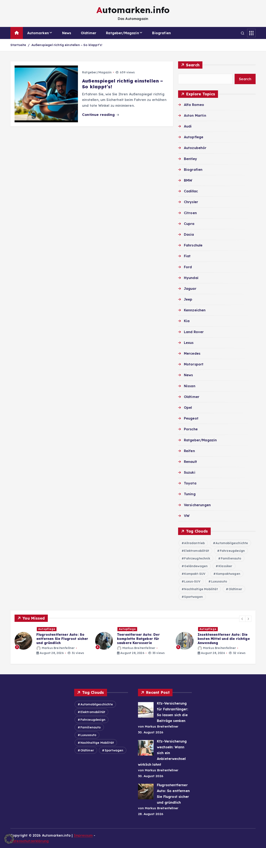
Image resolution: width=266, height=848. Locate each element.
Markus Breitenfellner (46, 648)
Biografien (161, 33)
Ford (188, 267)
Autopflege (193, 137)
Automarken (38, 33)
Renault (190, 462)
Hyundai (191, 278)
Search (193, 65)
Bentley (190, 159)
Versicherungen (197, 505)
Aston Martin (195, 115)
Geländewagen (196, 566)
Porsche (191, 429)
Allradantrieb (194, 543)
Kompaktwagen (228, 574)
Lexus (189, 343)
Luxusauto (219, 581)
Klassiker (225, 566)
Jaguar (190, 288)
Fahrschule (193, 245)
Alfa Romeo (194, 105)
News (66, 33)
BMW (188, 180)
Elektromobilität (196, 551)
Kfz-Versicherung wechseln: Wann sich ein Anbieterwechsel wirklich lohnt (162, 753)
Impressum (83, 835)
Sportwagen (193, 597)
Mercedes (192, 353)
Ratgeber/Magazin (122, 33)
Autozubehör (195, 148)
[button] (242, 619)
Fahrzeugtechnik (197, 558)
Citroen (190, 213)
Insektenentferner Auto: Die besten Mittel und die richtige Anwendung (211, 638)
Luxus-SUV (192, 581)
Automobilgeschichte (232, 543)
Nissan (189, 386)
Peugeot (191, 418)
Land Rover (194, 332)
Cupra (189, 224)
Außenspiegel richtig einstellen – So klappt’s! (66, 45)
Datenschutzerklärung (29, 841)
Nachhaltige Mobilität (201, 589)
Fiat (187, 256)
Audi (188, 126)
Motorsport (194, 364)
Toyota (190, 483)
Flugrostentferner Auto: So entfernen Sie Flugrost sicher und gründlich (50, 638)
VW (187, 516)
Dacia (189, 234)
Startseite (18, 45)
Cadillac (191, 191)
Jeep (188, 299)
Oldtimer (88, 33)
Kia (187, 321)
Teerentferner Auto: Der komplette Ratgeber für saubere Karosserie (126, 638)
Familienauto (231, 558)
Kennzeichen (195, 310)
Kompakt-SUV (194, 574)
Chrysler (191, 202)
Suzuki (189, 472)
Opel (188, 407)
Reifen (189, 451)
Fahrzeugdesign (232, 551)
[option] (40, 641)
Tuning (190, 494)
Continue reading (99, 114)
